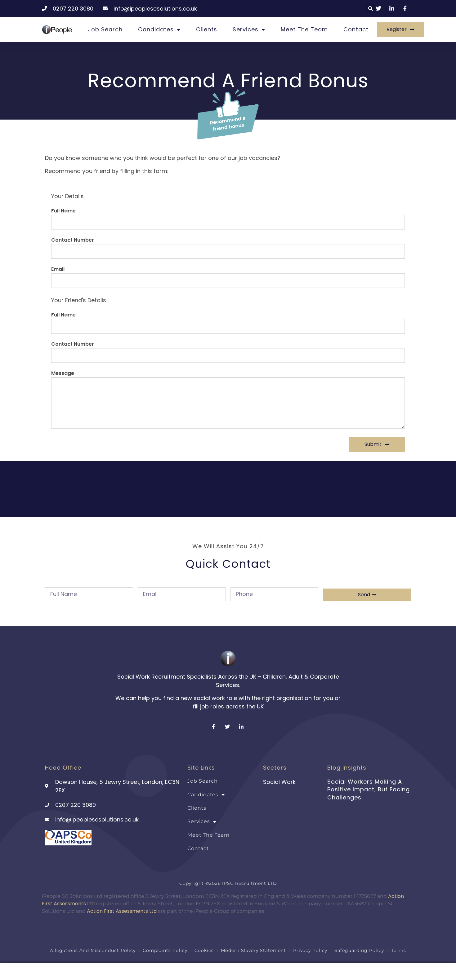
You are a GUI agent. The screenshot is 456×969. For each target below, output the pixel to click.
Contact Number (72, 240)
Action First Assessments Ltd (122, 911)
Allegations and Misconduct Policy (93, 950)
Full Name (63, 211)
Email (58, 270)
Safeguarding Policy (359, 950)
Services (245, 29)
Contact (356, 29)
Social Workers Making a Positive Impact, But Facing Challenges (368, 789)
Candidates (156, 29)
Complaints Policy (165, 950)
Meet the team (304, 29)
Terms (398, 950)
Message (62, 374)
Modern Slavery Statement (253, 950)
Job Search (105, 29)
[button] (370, 8)
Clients (206, 29)
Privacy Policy (310, 950)
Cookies (204, 950)
